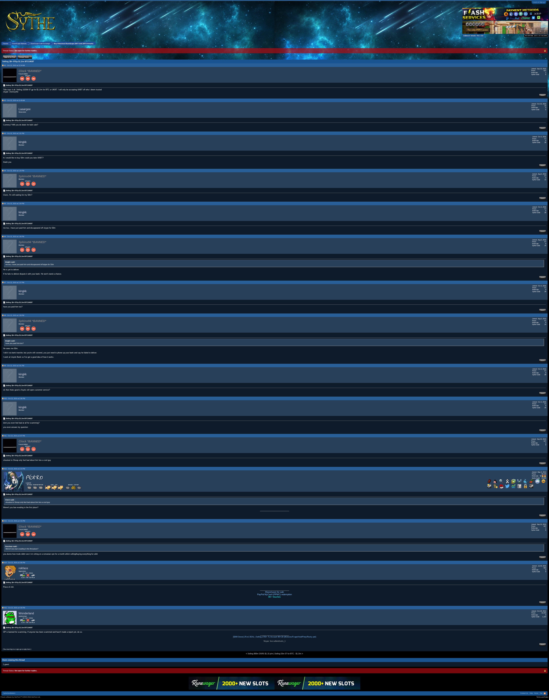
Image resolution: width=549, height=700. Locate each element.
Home (536, 693)
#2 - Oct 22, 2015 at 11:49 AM (14, 100)
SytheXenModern (9, 693)
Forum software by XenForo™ (20, 697)
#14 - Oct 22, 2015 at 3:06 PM (14, 562)
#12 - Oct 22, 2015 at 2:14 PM (14, 469)
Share (542, 95)
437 (545, 70)
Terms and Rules (542, 697)
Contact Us (524, 693)
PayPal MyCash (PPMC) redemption (274, 594)
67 (545, 176)
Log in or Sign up (539, 2)
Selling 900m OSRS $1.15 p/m (260, 654)
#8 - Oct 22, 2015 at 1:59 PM (14, 315)
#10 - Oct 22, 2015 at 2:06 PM (14, 398)
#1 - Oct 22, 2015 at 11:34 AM (14, 65)
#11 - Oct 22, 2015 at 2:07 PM (14, 436)
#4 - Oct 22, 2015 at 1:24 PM (14, 171)
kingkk (23, 142)
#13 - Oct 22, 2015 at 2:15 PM (14, 521)
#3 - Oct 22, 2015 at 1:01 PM (14, 133)
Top (541, 693)
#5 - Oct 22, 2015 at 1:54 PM (14, 203)
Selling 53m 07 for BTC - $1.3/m (288, 654)
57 (545, 139)
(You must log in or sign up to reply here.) (17, 649)
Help (531, 693)
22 (545, 106)
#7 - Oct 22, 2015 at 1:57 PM (14, 282)
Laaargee (25, 109)
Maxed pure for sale (274, 592)
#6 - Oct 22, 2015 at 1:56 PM (14, 236)
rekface (23, 568)
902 (545, 568)
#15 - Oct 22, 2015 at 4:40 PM (14, 608)
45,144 (543, 474)
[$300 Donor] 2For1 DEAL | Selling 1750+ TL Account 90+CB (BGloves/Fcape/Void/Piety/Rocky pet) (274, 637)
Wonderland (26, 613)
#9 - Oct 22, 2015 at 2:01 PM (14, 365)
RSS (545, 693)
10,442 (543, 613)
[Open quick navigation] (546, 43)
